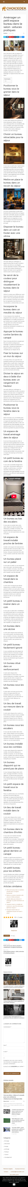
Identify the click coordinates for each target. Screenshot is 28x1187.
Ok (14, 1184)
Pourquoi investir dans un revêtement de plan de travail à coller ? (14, 911)
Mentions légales (8, 1168)
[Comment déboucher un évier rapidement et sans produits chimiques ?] (14, 994)
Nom (5, 1045)
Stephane (5, 33)
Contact (6, 1171)
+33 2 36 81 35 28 (14, 1174)
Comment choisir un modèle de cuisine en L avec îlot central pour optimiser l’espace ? (14, 906)
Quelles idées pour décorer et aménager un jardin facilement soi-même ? (15, 900)
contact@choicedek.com (17, 1171)
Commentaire (7, 1027)
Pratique (6, 1152)
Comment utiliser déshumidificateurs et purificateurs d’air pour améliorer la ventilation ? (14, 1018)
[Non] (26, 1181)
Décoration (7, 1143)
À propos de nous (20, 1168)
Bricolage (13, 935)
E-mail (6, 1051)
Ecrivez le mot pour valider (14, 1066)
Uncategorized (8, 1157)
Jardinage (6, 1149)
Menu (3, 1)
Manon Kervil (6, 1101)
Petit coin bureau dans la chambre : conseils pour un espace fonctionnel (15, 891)
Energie (6, 1146)
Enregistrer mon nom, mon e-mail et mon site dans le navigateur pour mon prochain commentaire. (13, 1062)
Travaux (6, 1154)
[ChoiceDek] (14, 8)
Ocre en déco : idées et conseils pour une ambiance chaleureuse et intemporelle (14, 1097)
